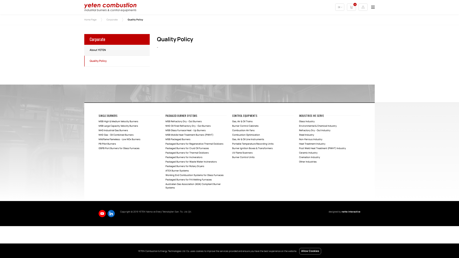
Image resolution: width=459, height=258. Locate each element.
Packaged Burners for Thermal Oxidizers (187, 153)
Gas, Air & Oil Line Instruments (248, 139)
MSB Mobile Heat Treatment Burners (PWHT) (189, 135)
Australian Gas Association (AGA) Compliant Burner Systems (193, 186)
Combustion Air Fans (243, 130)
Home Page (90, 20)
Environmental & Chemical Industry (318, 126)
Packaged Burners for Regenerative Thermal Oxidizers (194, 144)
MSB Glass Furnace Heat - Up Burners (185, 130)
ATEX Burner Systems (177, 171)
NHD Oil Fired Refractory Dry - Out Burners (188, 126)
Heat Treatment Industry (312, 144)
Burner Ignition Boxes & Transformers (252, 148)
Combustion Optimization (246, 135)
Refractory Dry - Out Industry (314, 130)
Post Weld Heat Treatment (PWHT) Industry (322, 148)
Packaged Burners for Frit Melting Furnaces (188, 180)
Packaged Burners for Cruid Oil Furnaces (187, 148)
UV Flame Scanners (242, 153)
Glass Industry (307, 121)
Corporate (112, 20)
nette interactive (351, 212)
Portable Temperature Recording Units (253, 144)
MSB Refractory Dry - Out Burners (183, 121)
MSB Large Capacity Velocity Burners (118, 126)
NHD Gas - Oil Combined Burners (116, 135)
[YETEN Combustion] (110, 11)
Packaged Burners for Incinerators (183, 157)
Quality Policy (98, 61)
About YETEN (98, 50)
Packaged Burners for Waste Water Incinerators (191, 162)
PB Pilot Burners (107, 144)
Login (363, 7)
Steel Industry (306, 135)
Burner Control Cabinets (245, 126)
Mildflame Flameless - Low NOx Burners (119, 139)
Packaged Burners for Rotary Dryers (184, 166)
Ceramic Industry (308, 153)
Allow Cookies (310, 251)
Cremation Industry (309, 157)
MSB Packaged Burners (177, 139)
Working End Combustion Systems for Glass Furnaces (194, 175)
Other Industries (308, 162)
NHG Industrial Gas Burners (113, 130)
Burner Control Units (243, 157)
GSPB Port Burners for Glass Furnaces (119, 148)
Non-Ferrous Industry (310, 139)
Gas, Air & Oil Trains (242, 121)
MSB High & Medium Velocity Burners (118, 121)
